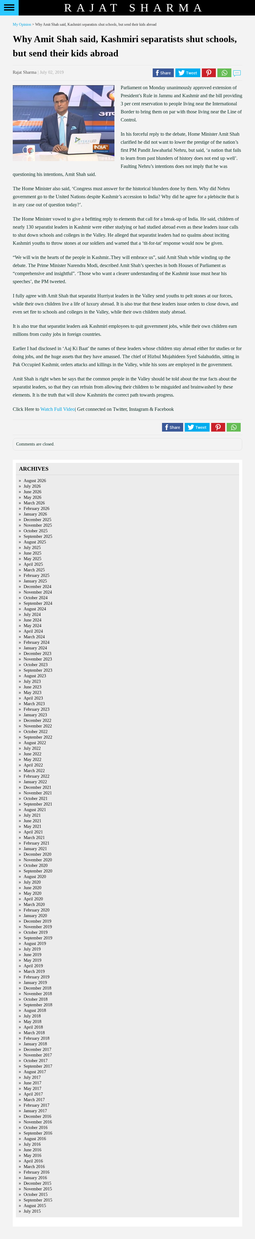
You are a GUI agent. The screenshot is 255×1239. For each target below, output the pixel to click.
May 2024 (32, 625)
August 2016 (35, 1138)
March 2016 (34, 1166)
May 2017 (32, 1088)
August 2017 (35, 1072)
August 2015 (35, 1205)
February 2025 (36, 575)
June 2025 (32, 553)
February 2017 (36, 1105)
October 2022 (36, 731)
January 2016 (35, 1177)
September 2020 (38, 871)
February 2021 (36, 843)
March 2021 (34, 837)
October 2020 (36, 865)
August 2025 (35, 542)
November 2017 (38, 1055)
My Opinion (22, 24)
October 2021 (36, 798)
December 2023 (37, 653)
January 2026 (35, 514)
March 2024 (34, 637)
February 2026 (36, 508)
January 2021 (35, 848)
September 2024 (38, 603)
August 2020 (35, 876)
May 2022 (32, 759)
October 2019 (36, 932)
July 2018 (32, 1016)
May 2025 (32, 558)
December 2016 (37, 1116)
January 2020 (35, 915)
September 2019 (38, 938)
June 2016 (32, 1150)
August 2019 (35, 943)
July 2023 (32, 681)
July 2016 (32, 1144)
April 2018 (33, 1027)
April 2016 (33, 1161)
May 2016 (32, 1155)
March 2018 (34, 1032)
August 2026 (35, 480)
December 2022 (37, 720)
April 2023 (33, 698)
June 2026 (32, 492)
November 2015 (38, 1189)
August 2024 (35, 609)
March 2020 (34, 904)
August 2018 (35, 1010)
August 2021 (35, 809)
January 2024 (35, 648)
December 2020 (37, 854)
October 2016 (36, 1127)
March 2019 (34, 971)
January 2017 (35, 1111)
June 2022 (32, 754)
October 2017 (36, 1060)
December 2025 (37, 519)
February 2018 (36, 1038)
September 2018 (38, 1005)
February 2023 (36, 709)
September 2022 (38, 737)
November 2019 (38, 927)
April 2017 (33, 1094)
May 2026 (32, 497)
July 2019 (32, 949)
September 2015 (38, 1200)
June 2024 (32, 620)
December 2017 (37, 1049)
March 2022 (34, 770)
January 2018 (35, 1044)
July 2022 (32, 748)
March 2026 (34, 503)
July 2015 (32, 1211)
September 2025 (38, 536)
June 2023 (32, 687)
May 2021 (32, 826)
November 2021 (38, 793)
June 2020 (32, 887)
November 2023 (38, 659)
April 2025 (33, 564)
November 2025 (38, 525)
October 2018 (36, 999)
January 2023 (35, 715)
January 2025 (35, 581)
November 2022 (38, 726)
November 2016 (38, 1122)
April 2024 (33, 631)
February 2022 (36, 776)
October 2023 (36, 664)
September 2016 (38, 1133)
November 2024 (38, 592)
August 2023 (35, 676)
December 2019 (37, 921)
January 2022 (35, 782)
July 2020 (32, 882)
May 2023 (32, 692)
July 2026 (32, 486)
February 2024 (36, 642)
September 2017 (38, 1066)
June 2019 (32, 954)
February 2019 (36, 977)
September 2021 (38, 804)
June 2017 (32, 1083)
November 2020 (38, 860)
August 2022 (35, 742)
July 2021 (32, 815)
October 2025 (36, 531)
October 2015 (36, 1194)
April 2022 (33, 765)
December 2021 (37, 787)
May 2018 (32, 1021)
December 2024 (37, 586)
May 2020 (32, 893)
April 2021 (33, 832)
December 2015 (37, 1183)
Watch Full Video (57, 409)
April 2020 (33, 899)
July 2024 (32, 614)
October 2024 (36, 597)
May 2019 (32, 960)
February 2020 (36, 910)
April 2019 (33, 966)
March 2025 (34, 570)
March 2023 (34, 703)
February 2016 (36, 1172)
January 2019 (35, 982)
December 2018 (37, 988)
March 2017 (34, 1099)
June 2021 (32, 821)
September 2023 (38, 670)
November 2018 (38, 993)
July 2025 (32, 547)
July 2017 (32, 1077)
